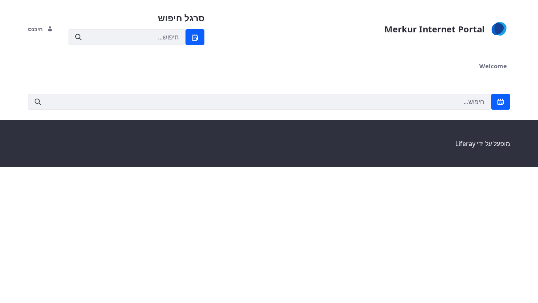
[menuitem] (493, 66)
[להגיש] (78, 37)
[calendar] (195, 37)
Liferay (465, 143)
